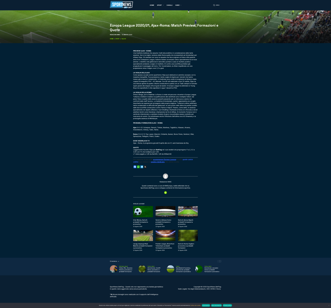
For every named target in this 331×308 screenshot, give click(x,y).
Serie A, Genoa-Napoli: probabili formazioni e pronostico (185, 222)
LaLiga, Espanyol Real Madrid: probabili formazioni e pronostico (142, 246)
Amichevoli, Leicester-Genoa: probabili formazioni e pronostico (211, 269)
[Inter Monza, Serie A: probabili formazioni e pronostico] (143, 211)
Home (152, 5)
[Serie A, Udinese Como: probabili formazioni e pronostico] (165, 211)
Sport (159, 5)
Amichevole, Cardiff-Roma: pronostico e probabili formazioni (154, 269)
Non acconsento (216, 305)
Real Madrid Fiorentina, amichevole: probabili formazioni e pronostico (183, 269)
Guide (177, 5)
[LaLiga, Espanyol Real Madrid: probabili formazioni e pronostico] (143, 235)
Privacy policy (227, 305)
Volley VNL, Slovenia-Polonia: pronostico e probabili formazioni (126, 269)
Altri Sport (121, 266)
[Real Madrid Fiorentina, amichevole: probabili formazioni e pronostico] (170, 269)
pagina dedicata (158, 162)
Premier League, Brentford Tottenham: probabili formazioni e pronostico (165, 246)
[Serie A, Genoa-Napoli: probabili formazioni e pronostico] (188, 211)
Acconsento (206, 305)
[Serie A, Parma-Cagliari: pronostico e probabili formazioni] (188, 235)
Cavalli (169, 5)
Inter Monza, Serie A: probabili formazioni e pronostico (140, 222)
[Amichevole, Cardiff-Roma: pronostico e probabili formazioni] (142, 269)
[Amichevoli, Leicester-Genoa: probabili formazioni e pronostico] (199, 269)
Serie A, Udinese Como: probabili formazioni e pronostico (163, 222)
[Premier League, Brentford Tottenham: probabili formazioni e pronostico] (165, 235)
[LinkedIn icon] (165, 192)
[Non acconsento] (329, 305)
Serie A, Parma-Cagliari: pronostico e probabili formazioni (186, 246)
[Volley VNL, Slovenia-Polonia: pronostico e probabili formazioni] (113, 269)
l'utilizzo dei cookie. (195, 305)
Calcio (149, 266)
